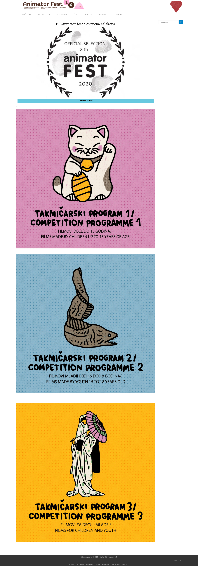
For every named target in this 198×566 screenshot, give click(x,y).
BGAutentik (177, 561)
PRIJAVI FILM (44, 14)
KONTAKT (103, 14)
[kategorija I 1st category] (85, 248)
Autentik (124, 564)
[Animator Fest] (50, 5)
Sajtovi (97, 564)
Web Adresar (115, 564)
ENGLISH (119, 14)
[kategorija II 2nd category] (85, 393)
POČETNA (26, 14)
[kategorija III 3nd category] (85, 541)
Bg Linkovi (80, 564)
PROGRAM (62, 14)
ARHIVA (88, 14)
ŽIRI (76, 14)
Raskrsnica (89, 564)
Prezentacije (105, 564)
